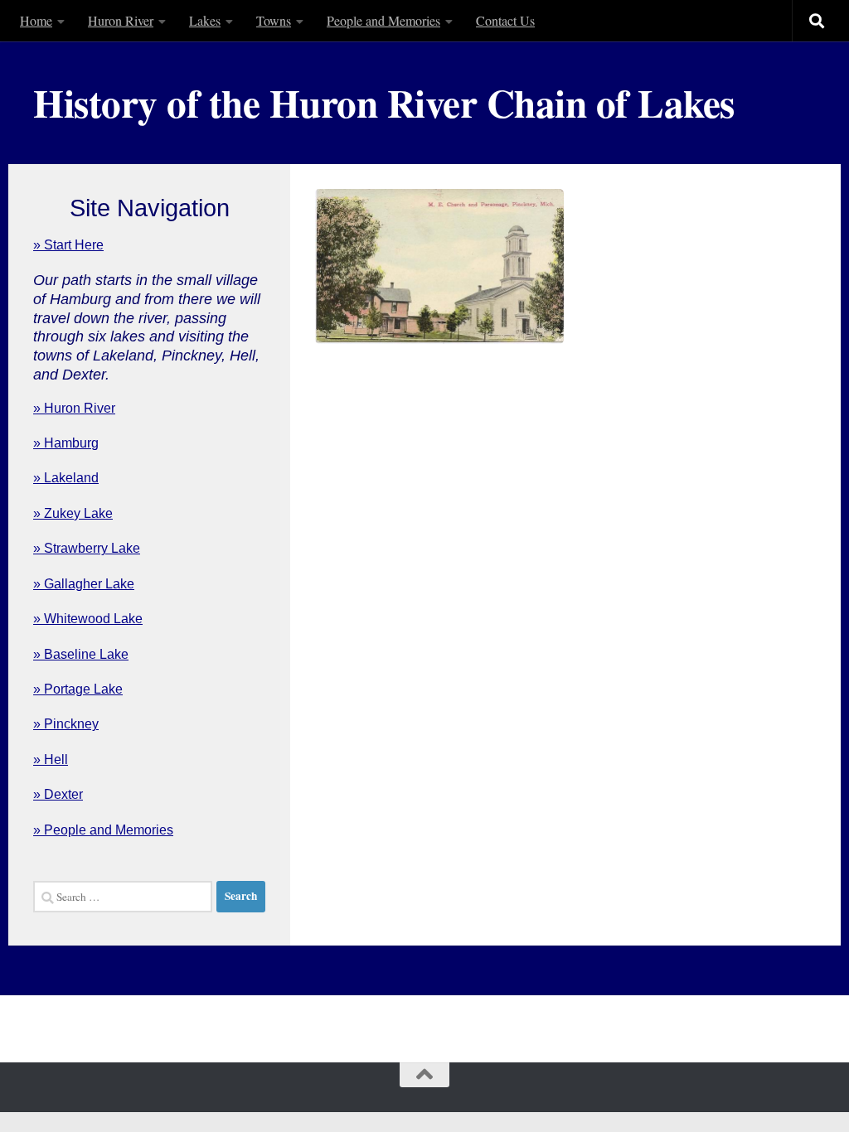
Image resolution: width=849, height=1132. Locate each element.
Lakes (205, 20)
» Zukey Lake (73, 513)
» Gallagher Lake (83, 584)
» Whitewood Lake (88, 619)
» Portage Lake (78, 689)
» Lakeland (66, 478)
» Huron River (74, 408)
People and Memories (383, 20)
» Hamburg (66, 443)
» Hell (50, 759)
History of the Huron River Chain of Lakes (384, 103)
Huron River (120, 20)
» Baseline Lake (81, 654)
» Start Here (68, 245)
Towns (273, 20)
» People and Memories (103, 830)
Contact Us (505, 20)
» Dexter (58, 794)
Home (36, 20)
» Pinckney (66, 724)
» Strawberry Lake (86, 548)
